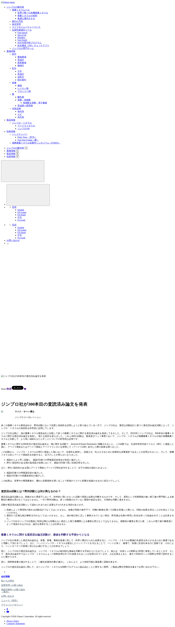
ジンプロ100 (24, 128)
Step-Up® (22, 35)
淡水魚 (21, 117)
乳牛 (14, 68)
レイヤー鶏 (23, 88)
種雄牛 (21, 65)
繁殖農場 (22, 57)
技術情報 (11, 131)
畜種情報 (11, 51)
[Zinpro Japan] (8, 2)
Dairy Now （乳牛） (27, 137)
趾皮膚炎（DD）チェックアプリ (33, 45)
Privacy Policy (13, 621)
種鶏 (20, 85)
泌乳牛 (21, 77)
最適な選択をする (26, 18)
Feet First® (22, 40)
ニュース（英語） (10, 600)
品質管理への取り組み (12, 585)
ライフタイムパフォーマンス (26, 27)
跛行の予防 (17, 21)
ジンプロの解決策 (15, 7)
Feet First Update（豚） (28, 140)
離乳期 (21, 97)
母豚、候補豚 (24, 100)
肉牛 (14, 54)
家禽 (14, 83)
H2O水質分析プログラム (30, 42)
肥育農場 (22, 63)
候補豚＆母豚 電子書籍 (35, 103)
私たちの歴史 (7, 581)
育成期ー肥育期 (25, 105)
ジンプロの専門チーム (23, 48)
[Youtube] (8, 612)
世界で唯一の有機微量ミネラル (33, 13)
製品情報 (11, 120)
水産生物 (16, 108)
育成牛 (21, 60)
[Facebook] (7, 609)
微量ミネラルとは (21, 10)
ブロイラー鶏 (24, 91)
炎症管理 (16, 24)
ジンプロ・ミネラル (22, 123)
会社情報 (5, 576)
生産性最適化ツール (22, 30)
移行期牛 (22, 80)
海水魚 (21, 111)
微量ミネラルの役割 (27, 15)
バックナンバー (19, 134)
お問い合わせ (13, 240)
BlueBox (21, 37)
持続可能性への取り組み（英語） (13, 590)
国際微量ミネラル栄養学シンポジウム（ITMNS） (36, 143)
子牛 (20, 71)
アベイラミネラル (26, 126)
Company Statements (16, 623)
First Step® (22, 33)
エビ (20, 114)
